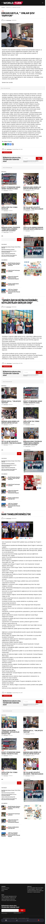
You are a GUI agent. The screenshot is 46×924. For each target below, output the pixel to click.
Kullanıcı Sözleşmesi (17, 912)
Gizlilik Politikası (4, 889)
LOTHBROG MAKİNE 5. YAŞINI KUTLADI (34, 889)
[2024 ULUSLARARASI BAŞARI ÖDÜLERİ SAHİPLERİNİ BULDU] (33, 219)
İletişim (2, 890)
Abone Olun (39, 158)
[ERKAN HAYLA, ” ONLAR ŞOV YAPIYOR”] (11, 393)
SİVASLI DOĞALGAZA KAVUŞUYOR (8, 253)
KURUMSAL (3, 886)
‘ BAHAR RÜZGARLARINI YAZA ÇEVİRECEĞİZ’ (35, 890)
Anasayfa (3, 7)
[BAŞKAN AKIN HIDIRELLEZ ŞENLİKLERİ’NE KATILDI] (33, 179)
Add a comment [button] (7, 152)
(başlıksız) (27, 243)
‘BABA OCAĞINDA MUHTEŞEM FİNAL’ (8, 899)
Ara (19, 239)
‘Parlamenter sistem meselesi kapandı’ (8, 900)
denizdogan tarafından (29, 256)
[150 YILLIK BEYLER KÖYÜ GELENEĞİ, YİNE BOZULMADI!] (33, 199)
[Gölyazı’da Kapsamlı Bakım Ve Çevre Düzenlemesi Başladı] (3, 278)
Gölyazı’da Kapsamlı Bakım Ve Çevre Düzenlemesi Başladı (8, 252)
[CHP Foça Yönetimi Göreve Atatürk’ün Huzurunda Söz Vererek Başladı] (3, 291)
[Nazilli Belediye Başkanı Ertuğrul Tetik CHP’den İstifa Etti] (3, 264)
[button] (2, 3)
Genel (3, 185)
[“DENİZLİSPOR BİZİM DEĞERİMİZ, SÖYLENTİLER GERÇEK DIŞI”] (11, 722)
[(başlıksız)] (34, 242)
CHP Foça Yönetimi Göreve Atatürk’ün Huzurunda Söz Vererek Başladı (9, 256)
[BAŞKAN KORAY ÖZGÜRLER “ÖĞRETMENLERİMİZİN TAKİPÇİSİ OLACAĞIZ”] (11, 219)
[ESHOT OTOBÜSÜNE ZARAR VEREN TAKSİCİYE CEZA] (11, 179)
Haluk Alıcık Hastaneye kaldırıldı (7, 249)
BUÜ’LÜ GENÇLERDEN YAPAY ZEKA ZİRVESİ (35, 887)
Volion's (27, 918)
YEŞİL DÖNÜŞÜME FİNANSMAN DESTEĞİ (8, 896)
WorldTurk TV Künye (5, 887)
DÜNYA (2, 894)
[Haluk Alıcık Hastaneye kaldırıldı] (3, 271)
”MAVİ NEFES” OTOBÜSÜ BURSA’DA (33, 892)
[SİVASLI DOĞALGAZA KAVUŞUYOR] (3, 284)
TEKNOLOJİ (29, 886)
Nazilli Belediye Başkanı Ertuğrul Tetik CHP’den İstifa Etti (11, 247)
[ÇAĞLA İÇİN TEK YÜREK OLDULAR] (11, 199)
